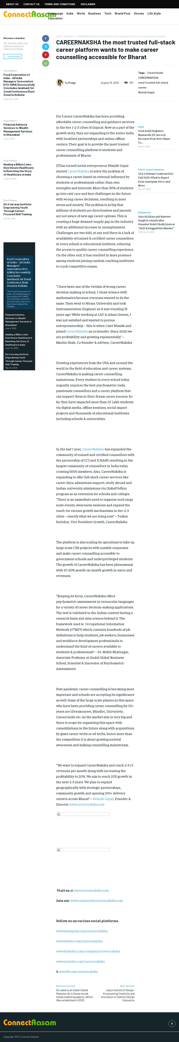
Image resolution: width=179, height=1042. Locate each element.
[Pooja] (60, 82)
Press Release (10, 70)
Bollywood (144, 212)
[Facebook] (45, 38)
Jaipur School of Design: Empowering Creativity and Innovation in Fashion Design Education (118, 995)
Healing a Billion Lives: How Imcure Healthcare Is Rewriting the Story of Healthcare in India (18, 169)
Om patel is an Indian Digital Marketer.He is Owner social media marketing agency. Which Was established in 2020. (74, 995)
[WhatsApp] (45, 63)
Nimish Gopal (146, 92)
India (141, 126)
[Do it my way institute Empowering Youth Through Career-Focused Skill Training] (19, 229)
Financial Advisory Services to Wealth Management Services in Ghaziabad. (17, 129)
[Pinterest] (45, 54)
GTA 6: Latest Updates (151, 169)
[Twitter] (45, 46)
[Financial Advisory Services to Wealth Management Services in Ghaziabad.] (19, 149)
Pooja (72, 82)
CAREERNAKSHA (148, 77)
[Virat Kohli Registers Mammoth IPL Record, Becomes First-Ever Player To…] (157, 116)
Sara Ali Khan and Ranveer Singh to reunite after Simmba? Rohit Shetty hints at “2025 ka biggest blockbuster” (156, 222)
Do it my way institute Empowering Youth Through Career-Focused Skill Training (17, 209)
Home (59, 36)
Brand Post (69, 36)
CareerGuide (155, 72)
